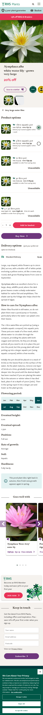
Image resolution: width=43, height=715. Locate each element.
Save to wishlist (12, 89)
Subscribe (20, 656)
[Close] (40, 671)
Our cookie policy (16, 692)
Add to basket (27, 225)
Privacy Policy (16, 648)
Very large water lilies (14, 110)
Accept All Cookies (21, 710)
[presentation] (39, 524)
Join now (12, 595)
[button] (17, 565)
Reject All (21, 704)
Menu (39, 3)
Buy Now (20, 235)
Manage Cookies (21, 697)
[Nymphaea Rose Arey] (21, 522)
